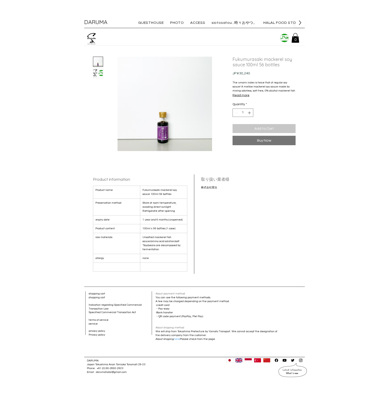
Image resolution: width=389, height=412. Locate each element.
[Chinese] (266, 360)
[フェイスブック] (276, 360)
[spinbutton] (243, 113)
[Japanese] (229, 360)
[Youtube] (284, 360)
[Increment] (250, 113)
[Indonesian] (248, 360)
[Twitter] (292, 360)
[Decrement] (236, 113)
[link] (295, 38)
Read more (241, 95)
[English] (238, 360)
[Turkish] (257, 360)
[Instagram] (301, 360)
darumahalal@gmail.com (111, 372)
